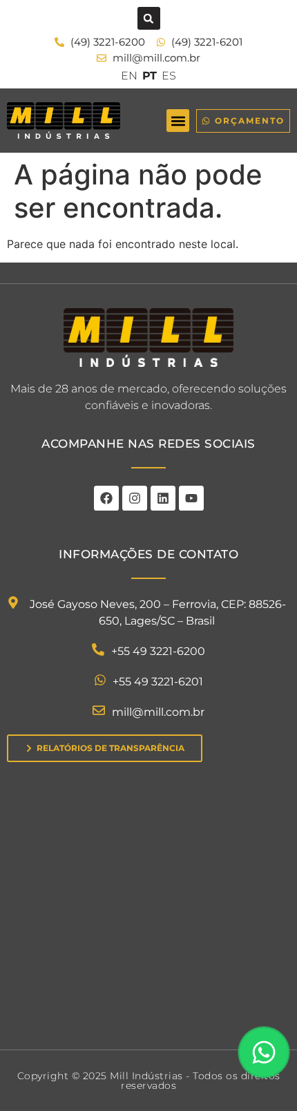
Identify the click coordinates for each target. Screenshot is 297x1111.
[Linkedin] (163, 498)
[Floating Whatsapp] (264, 1052)
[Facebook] (106, 498)
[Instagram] (134, 498)
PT (149, 75)
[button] (148, 18)
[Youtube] (191, 498)
